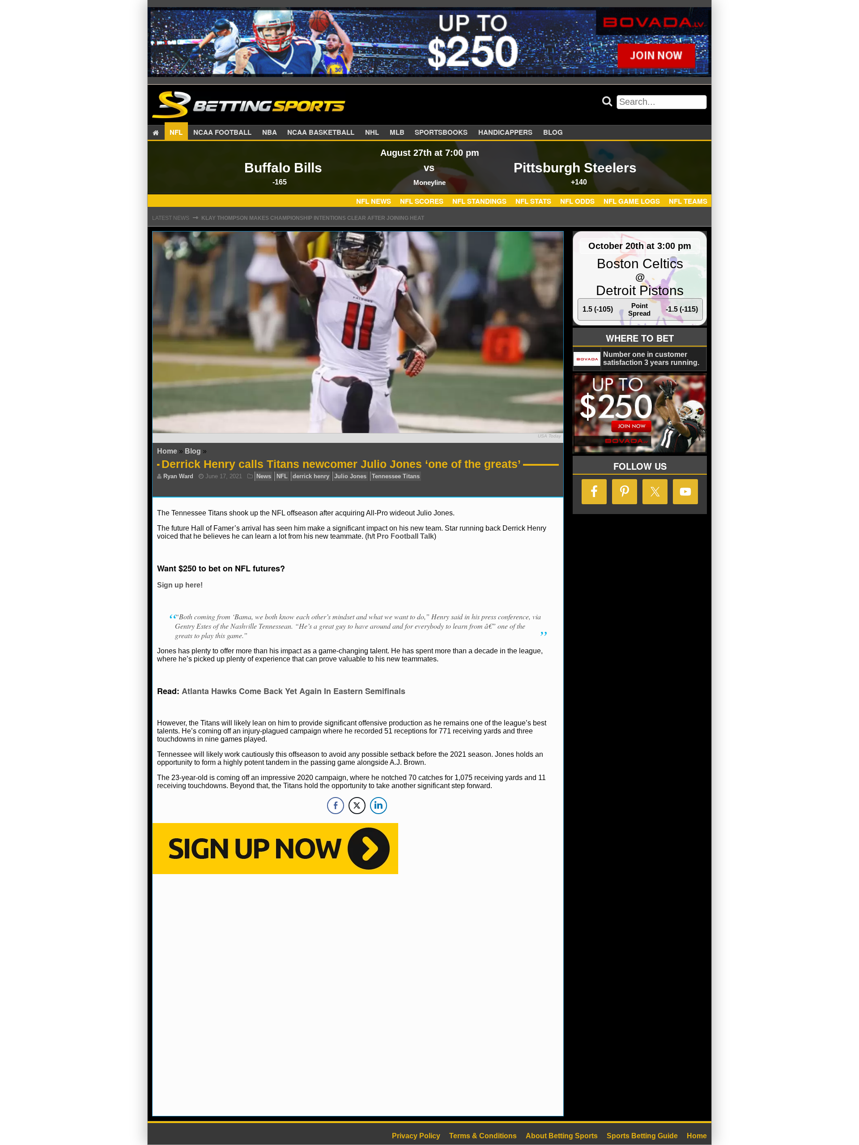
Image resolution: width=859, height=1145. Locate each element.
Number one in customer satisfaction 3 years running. (651, 358)
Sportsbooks (441, 132)
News (263, 476)
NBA (269, 132)
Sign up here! (180, 585)
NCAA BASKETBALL (320, 132)
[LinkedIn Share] (378, 805)
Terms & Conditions (483, 1136)
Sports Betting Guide (642, 1136)
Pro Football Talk (405, 536)
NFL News (373, 201)
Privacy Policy (416, 1136)
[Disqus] (358, 994)
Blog (553, 132)
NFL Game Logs (632, 201)
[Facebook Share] (335, 805)
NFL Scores (421, 201)
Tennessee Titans (396, 476)
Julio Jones (350, 476)
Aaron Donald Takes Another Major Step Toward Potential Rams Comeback (319, 224)
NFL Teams (688, 201)
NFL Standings (479, 201)
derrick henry (311, 476)
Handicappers (505, 132)
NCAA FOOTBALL (222, 132)
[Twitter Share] (357, 805)
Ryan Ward (178, 476)
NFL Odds (577, 201)
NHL (372, 132)
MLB (397, 132)
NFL (176, 132)
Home (167, 451)
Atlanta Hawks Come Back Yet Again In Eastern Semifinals (293, 691)
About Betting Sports (562, 1136)
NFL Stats (533, 201)
